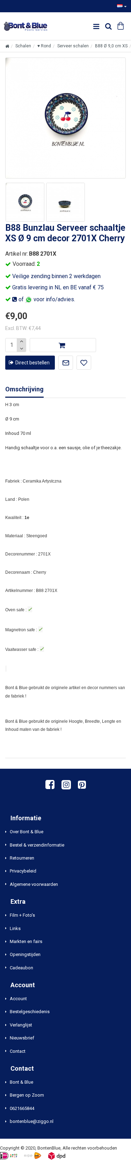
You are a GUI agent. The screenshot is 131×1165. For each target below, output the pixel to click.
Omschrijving (24, 389)
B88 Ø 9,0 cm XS (111, 45)
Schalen (23, 45)
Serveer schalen (73, 45)
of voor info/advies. (46, 299)
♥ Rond (44, 45)
